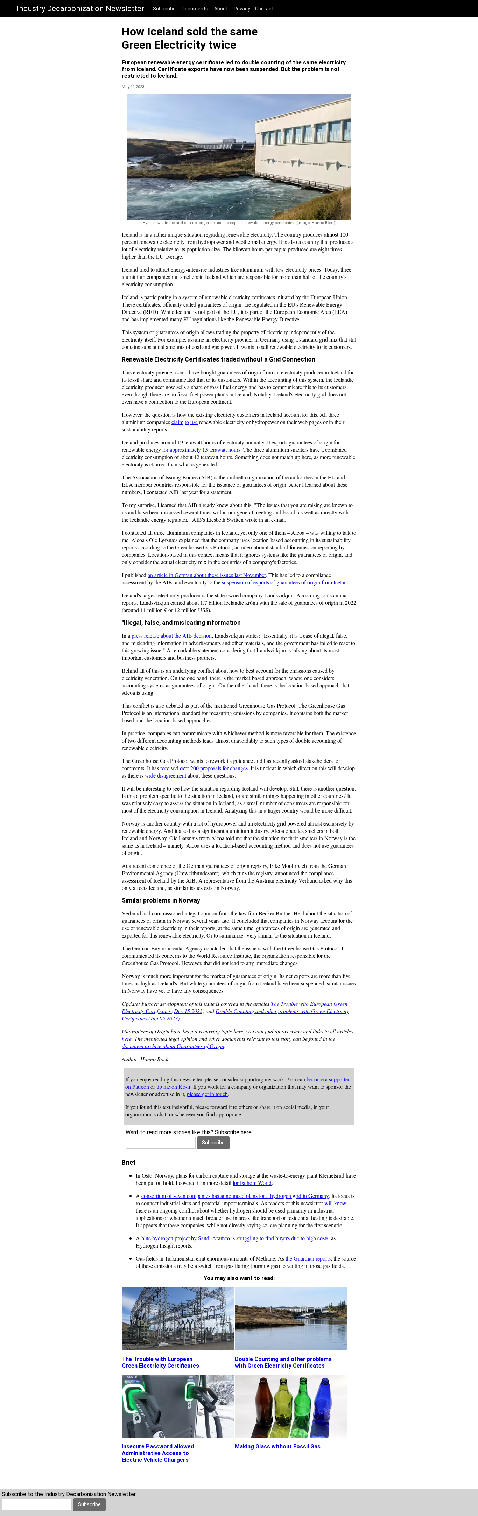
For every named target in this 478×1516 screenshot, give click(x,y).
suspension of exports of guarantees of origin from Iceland (286, 582)
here (127, 1038)
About (221, 9)
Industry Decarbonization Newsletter (80, 8)
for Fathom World (252, 1182)
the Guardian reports (308, 1258)
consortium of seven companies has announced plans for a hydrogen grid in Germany (235, 1195)
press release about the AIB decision (172, 635)
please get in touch (207, 1093)
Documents (195, 9)
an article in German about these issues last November (207, 574)
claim (177, 422)
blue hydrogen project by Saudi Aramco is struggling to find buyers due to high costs (234, 1238)
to (187, 422)
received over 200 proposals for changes (204, 768)
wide (150, 775)
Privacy (242, 9)
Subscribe (164, 9)
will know (335, 1203)
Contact (264, 9)
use (194, 422)
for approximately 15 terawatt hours (201, 449)
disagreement (171, 775)
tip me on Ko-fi (173, 1086)
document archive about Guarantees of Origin (173, 1046)
